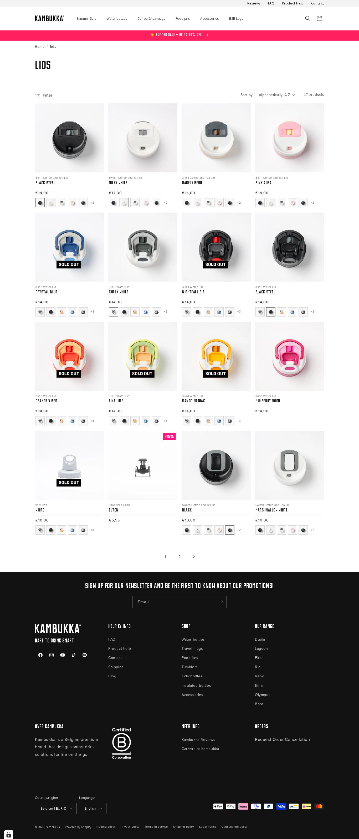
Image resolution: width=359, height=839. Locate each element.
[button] (308, 18)
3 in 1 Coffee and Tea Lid (51, 178)
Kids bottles (192, 675)
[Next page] (193, 556)
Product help (119, 648)
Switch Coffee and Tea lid (125, 178)
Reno (259, 675)
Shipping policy (183, 827)
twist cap (41, 505)
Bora (259, 703)
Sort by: (247, 94)
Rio (258, 666)
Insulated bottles (196, 685)
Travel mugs (192, 648)
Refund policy (105, 827)
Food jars (190, 657)
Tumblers (190, 666)
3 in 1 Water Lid (45, 287)
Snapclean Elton (119, 505)
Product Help (293, 3)
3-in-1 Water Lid (192, 396)
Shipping (116, 666)
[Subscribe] (221, 602)
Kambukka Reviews (199, 739)
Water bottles (193, 639)
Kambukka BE (55, 827)
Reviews (254, 3)
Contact (317, 3)
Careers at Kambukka (200, 748)
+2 (92, 202)
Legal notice (207, 827)
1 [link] (165, 557)
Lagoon (261, 648)
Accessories (192, 694)
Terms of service (156, 827)
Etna (259, 685)
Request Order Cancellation (282, 739)
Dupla (260, 639)
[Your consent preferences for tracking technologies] (8, 834)
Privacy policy (130, 827)
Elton (259, 657)
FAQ (271, 3)
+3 (165, 311)
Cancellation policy (235, 827)
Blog (112, 675)
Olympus (262, 694)
